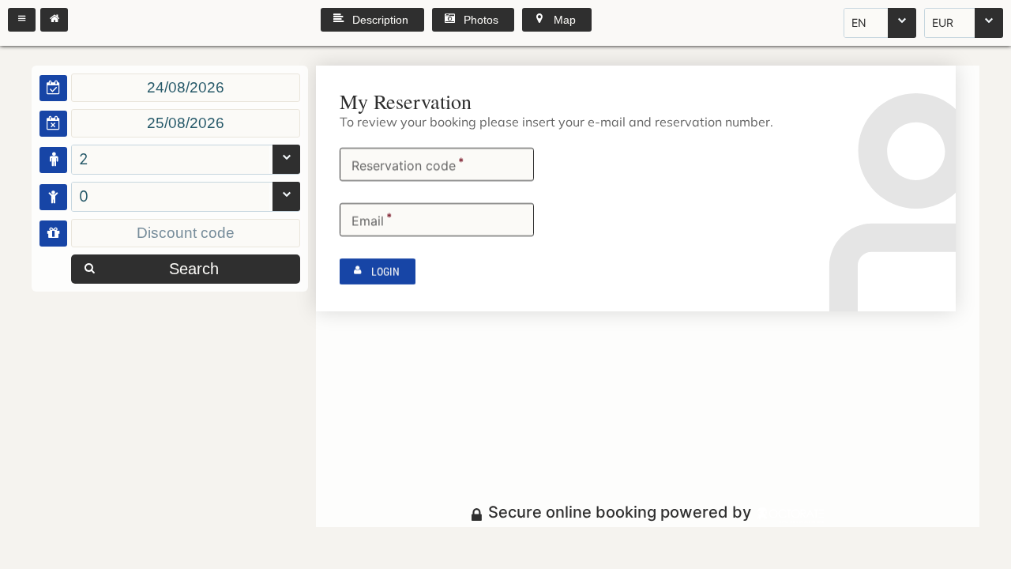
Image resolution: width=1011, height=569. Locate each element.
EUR (942, 22)
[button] (22, 20)
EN (858, 22)
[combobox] (880, 23)
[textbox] (185, 87)
